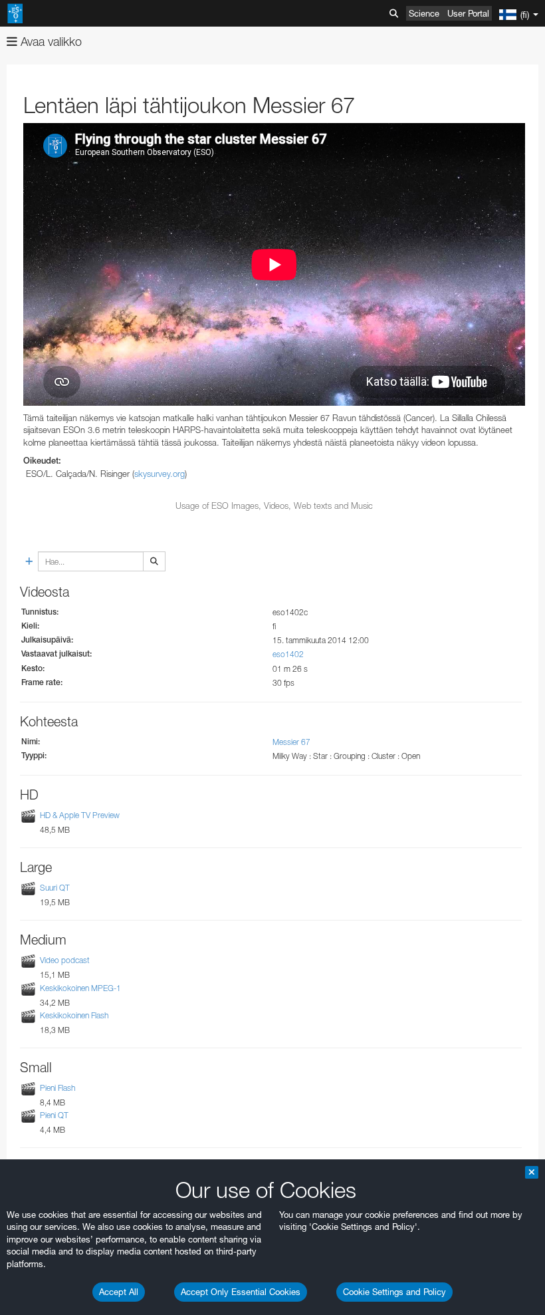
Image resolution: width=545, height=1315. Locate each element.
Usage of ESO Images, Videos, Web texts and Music (274, 505)
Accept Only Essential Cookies (240, 1291)
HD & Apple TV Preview (80, 815)
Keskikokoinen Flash (74, 1015)
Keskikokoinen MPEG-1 (80, 988)
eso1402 (288, 654)
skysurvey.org (159, 473)
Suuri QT (55, 888)
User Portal (468, 13)
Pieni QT (54, 1115)
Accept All (118, 1291)
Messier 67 (291, 742)
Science (424, 13)
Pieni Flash (57, 1088)
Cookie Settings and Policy (394, 1291)
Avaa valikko (49, 42)
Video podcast (65, 961)
